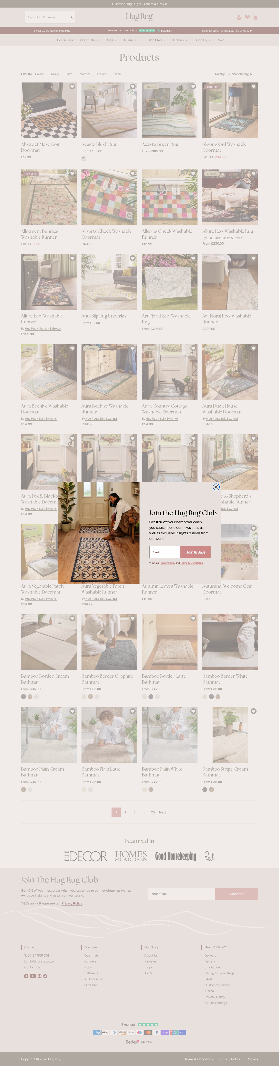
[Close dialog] (216, 487)
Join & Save (195, 552)
